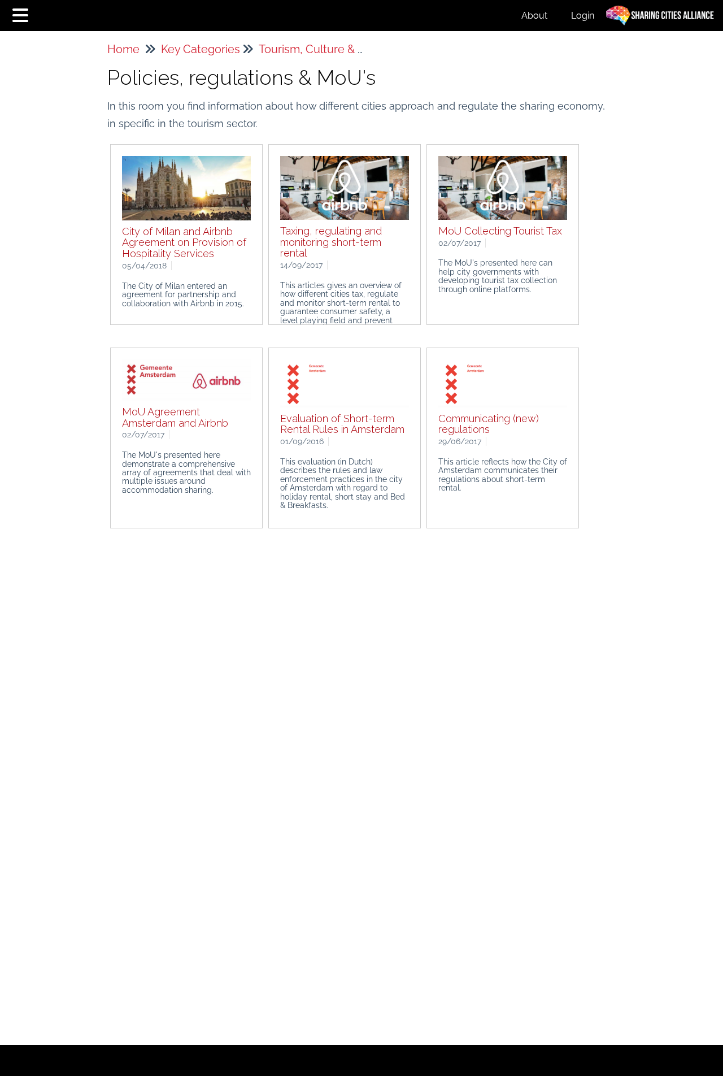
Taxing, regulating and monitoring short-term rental (331, 242)
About (534, 15)
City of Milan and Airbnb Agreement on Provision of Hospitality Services (184, 242)
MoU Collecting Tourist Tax (500, 231)
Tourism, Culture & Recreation (337, 49)
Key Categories (200, 49)
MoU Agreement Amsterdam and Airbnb (175, 417)
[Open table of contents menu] (22, 14)
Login (582, 15)
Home (123, 49)
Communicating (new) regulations (488, 424)
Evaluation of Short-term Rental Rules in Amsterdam (342, 424)
